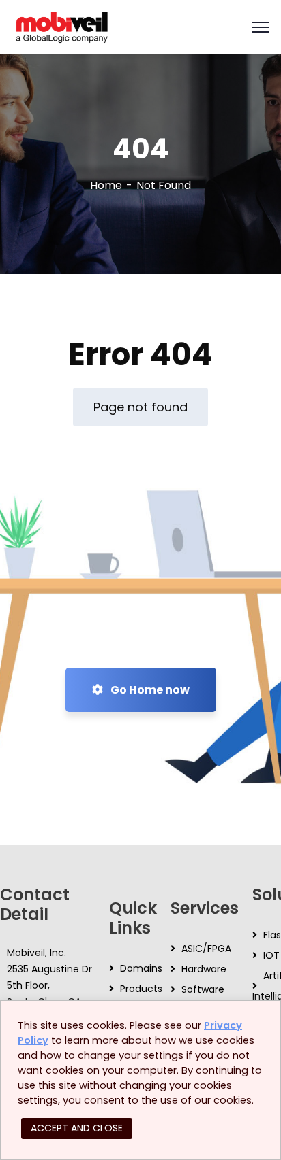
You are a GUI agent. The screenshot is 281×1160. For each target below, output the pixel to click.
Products (141, 988)
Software (202, 989)
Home (106, 185)
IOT (271, 955)
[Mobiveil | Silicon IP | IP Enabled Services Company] (62, 26)
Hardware (203, 969)
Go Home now (149, 690)
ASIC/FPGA (206, 948)
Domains (141, 968)
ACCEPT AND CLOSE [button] (77, 1128)
